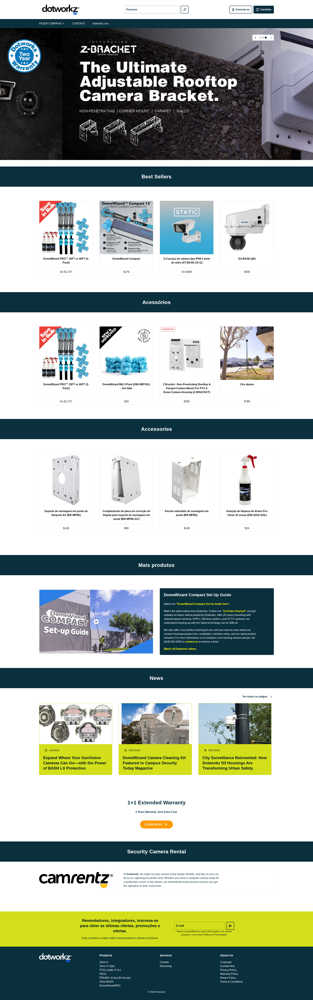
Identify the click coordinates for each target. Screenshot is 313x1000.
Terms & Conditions (231, 981)
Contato (164, 962)
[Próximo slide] (271, 38)
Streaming (166, 966)
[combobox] (151, 10)
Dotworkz (160, 992)
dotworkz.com (101, 23)
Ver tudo (156, 287)
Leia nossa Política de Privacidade (209, 934)
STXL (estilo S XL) (110, 970)
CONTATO (78, 23)
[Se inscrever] (230, 926)
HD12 (102, 973)
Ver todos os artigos (254, 696)
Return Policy (228, 977)
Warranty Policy (229, 973)
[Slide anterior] (255, 38)
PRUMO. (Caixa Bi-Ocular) (115, 977)
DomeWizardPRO (109, 985)
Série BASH (106, 981)
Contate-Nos (227, 966)
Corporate (226, 962)
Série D (103, 962)
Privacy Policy (228, 970)
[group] (156, 94)
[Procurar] (185, 10)
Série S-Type (107, 966)
